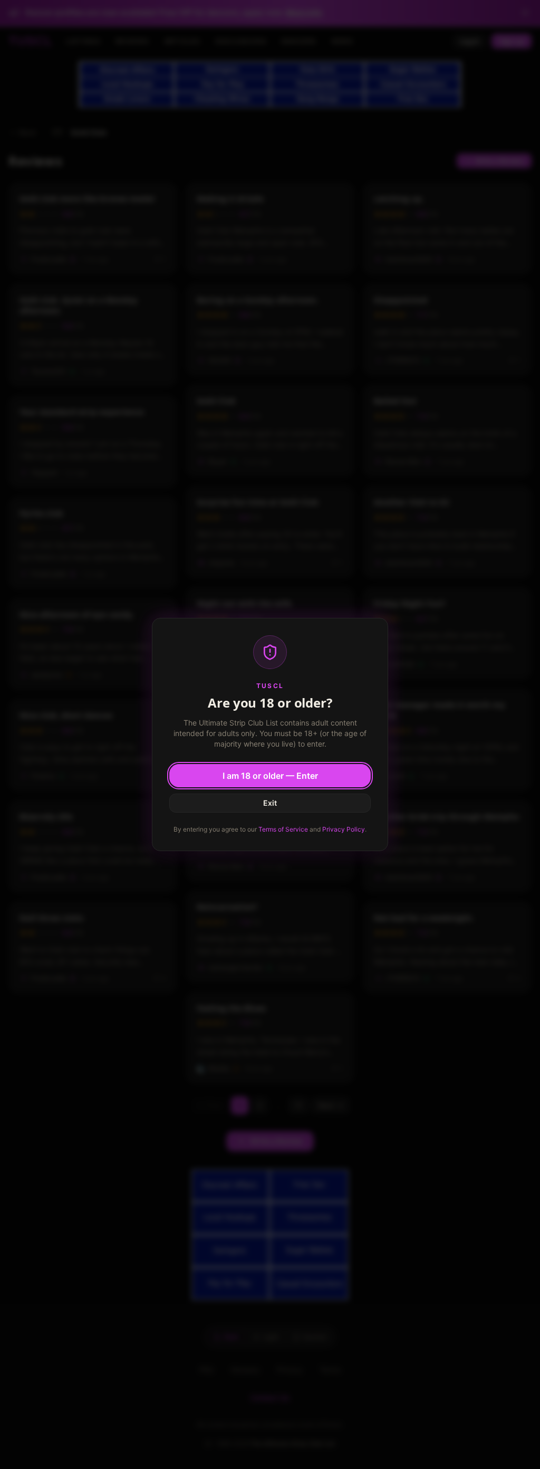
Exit (270, 802)
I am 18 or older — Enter (270, 775)
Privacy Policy (343, 829)
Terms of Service (283, 829)
